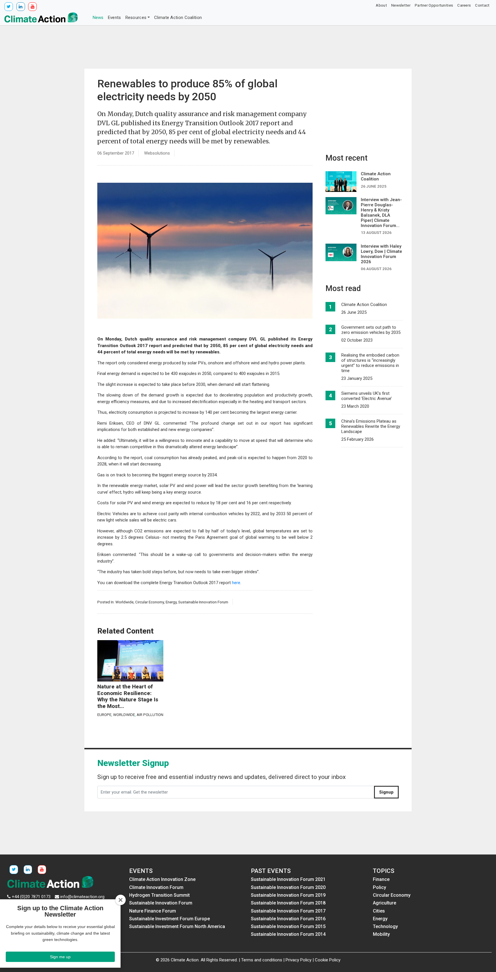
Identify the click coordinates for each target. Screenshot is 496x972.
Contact (482, 5)
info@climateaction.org (82, 896)
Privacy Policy (298, 960)
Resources (136, 17)
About (381, 5)
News (98, 17)
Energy (171, 602)
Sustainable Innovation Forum (203, 602)
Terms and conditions (261, 960)
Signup (386, 792)
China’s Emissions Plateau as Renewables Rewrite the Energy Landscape (370, 426)
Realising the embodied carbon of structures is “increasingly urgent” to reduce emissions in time (370, 363)
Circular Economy (149, 602)
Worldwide (124, 602)
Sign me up (60, 956)
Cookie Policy (327, 960)
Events (114, 17)
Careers (464, 5)
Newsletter (400, 5)
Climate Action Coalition (178, 17)
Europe (104, 714)
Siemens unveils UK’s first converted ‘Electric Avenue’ (366, 396)
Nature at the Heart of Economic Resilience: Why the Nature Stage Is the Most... (127, 696)
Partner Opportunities (434, 5)
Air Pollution (150, 714)
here (236, 582)
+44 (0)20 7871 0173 (31, 896)
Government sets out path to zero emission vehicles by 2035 (370, 330)
